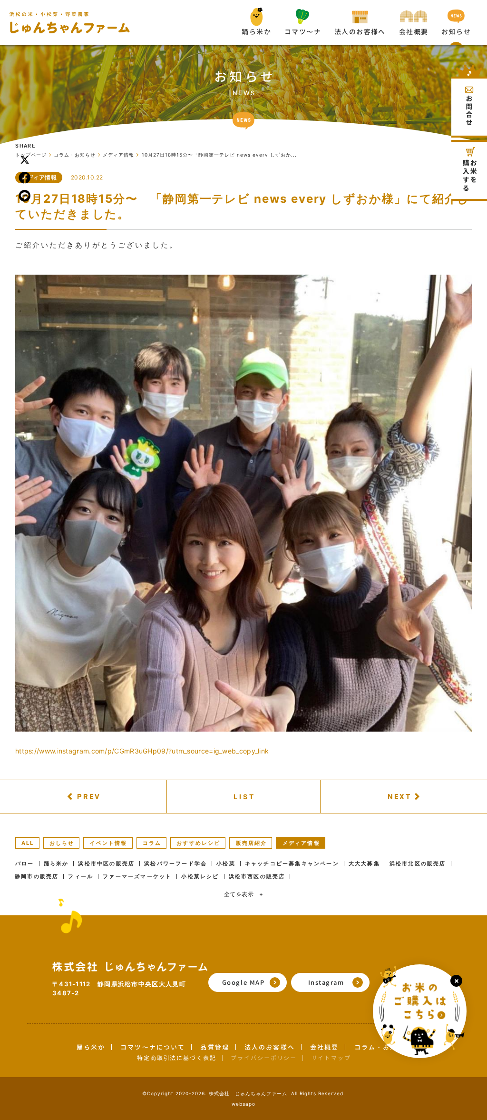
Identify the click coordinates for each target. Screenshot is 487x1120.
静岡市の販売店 (36, 876)
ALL (27, 843)
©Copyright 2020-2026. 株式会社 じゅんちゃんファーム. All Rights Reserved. (243, 1093)
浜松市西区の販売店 (257, 876)
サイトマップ (331, 1058)
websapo (243, 1104)
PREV (89, 796)
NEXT (399, 796)
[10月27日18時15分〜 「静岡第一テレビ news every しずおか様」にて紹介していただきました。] (243, 503)
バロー (24, 863)
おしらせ (62, 843)
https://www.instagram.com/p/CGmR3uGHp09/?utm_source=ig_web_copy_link (142, 751)
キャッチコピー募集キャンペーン (292, 863)
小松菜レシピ (200, 876)
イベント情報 (108, 843)
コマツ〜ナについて (152, 1047)
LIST (245, 797)
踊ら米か (56, 863)
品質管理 (214, 1047)
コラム (152, 843)
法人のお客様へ (269, 1047)
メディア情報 (39, 177)
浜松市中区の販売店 (106, 863)
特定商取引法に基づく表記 (176, 1058)
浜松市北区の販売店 (418, 863)
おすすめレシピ (198, 843)
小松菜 (225, 863)
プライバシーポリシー (264, 1058)
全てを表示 (243, 894)
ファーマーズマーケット (137, 876)
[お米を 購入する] (469, 170)
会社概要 (324, 1047)
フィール (80, 876)
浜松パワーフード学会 (175, 863)
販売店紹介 (251, 843)
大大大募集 (364, 863)
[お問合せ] (469, 101)
